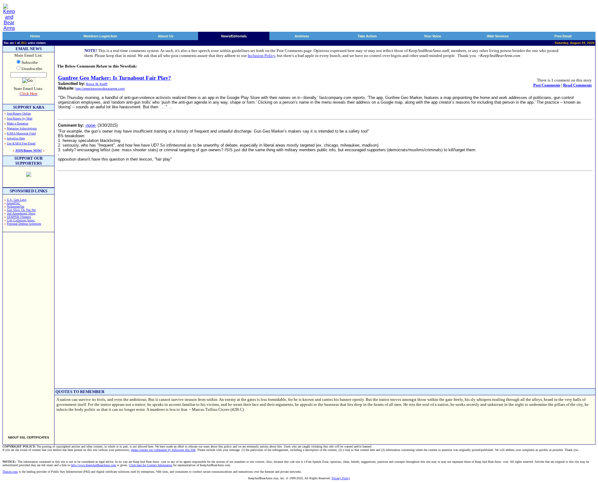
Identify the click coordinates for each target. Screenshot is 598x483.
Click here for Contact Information (150, 465)
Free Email (563, 36)
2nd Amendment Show (21, 213)
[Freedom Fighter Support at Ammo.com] (28, 175)
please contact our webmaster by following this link (163, 450)
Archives (302, 36)
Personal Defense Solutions (24, 223)
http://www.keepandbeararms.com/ (100, 88)
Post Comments (546, 85)
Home (35, 36)
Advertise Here (16, 138)
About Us (165, 36)
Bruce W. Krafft (96, 84)
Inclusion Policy (261, 55)
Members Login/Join (100, 36)
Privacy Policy (341, 478)
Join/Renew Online (19, 113)
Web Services (498, 36)
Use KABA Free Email (21, 143)
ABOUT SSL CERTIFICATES (28, 437)
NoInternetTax (15, 206)
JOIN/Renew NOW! (28, 150)
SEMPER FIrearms (19, 216)
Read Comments (577, 85)
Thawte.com (10, 471)
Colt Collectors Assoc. (21, 220)
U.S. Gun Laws (16, 199)
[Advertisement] (28, 331)
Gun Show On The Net (21, 210)
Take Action (367, 36)
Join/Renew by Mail (19, 118)
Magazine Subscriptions (22, 128)
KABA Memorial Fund (21, 133)
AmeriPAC (13, 203)
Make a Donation (17, 123)
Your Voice (432, 36)
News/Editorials (234, 36)
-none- (90, 125)
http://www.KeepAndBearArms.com (93, 465)
